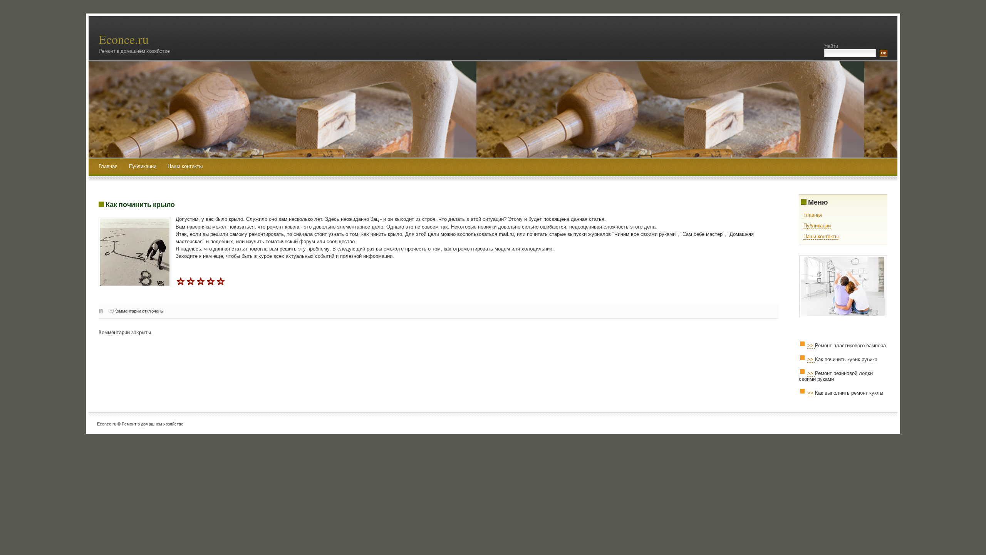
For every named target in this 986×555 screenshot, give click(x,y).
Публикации (143, 166)
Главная (108, 166)
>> (811, 345)
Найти (831, 46)
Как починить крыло (140, 204)
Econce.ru (124, 39)
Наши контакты (185, 166)
